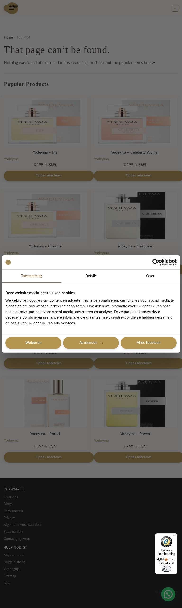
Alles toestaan (149, 342)
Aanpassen (88, 342)
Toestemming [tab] (31, 276)
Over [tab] (150, 276)
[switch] (166, 569)
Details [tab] (91, 276)
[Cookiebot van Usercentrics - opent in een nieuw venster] (156, 262)
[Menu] (174, 536)
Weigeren (33, 342)
